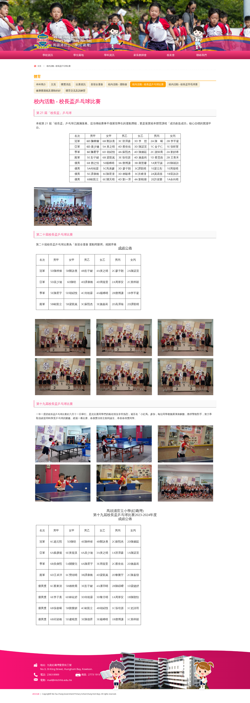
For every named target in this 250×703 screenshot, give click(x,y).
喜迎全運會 (97, 84)
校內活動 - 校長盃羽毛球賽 (183, 84)
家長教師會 (140, 55)
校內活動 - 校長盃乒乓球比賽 (148, 84)
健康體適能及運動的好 (48, 90)
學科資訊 (109, 55)
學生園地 (78, 55)
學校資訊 (48, 55)
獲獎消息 (66, 84)
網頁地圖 (35, 694)
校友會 (171, 55)
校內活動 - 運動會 (117, 84)
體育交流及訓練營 (75, 90)
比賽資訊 (81, 84)
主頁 (53, 84)
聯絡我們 (201, 55)
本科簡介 (41, 84)
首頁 (39, 66)
